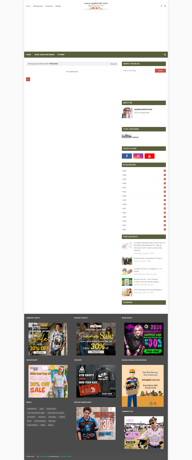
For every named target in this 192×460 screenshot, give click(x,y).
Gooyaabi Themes (65, 456)
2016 (144, 213)
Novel (29, 421)
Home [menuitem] (28, 54)
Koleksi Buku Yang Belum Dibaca (148, 258)
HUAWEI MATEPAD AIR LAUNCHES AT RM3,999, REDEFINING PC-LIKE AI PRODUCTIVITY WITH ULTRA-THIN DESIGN (149, 247)
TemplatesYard (44, 456)
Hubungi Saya (38, 6)
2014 (144, 221)
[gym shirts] (96, 397)
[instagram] (165, 6)
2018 (144, 204)
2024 (144, 179)
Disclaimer (49, 6)
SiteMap (58, 6)
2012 (144, 229)
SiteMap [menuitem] (61, 54)
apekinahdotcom (143, 109)
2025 (144, 175)
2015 (144, 217)
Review (50, 425)
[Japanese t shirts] (48, 355)
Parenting (52, 421)
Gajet (41, 409)
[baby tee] (144, 448)
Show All (114, 64)
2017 (144, 208)
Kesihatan (42, 417)
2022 (144, 187)
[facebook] (161, 6)
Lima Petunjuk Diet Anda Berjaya (148, 290)
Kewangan (52, 417)
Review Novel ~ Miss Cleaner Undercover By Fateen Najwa (146, 280)
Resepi (43, 425)
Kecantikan (31, 417)
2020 (144, 196)
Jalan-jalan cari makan (56, 413)
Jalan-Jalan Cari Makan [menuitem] (44, 54)
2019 (144, 200)
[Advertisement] (96, 32)
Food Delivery (31, 409)
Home (28, 6)
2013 (144, 225)
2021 (144, 192)
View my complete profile (141, 113)
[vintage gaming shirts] (96, 439)
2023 (144, 183)
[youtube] (150, 156)
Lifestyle (62, 417)
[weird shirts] (144, 355)
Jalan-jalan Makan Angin (36, 413)
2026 (144, 171)
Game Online (51, 409)
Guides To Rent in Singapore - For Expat (148, 270)
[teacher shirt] (48, 397)
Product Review (32, 425)
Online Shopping (39, 421)
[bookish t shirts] (96, 355)
